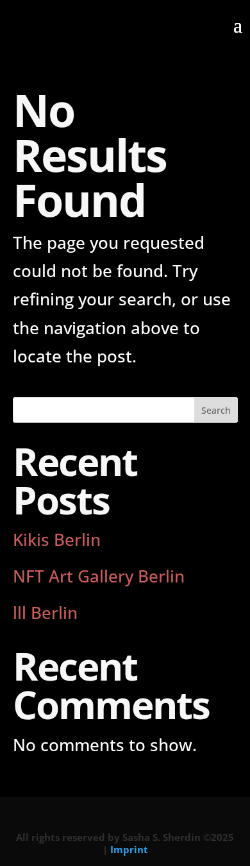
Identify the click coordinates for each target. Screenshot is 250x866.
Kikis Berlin (57, 539)
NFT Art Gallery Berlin (99, 576)
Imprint (129, 849)
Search (216, 410)
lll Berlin (45, 612)
